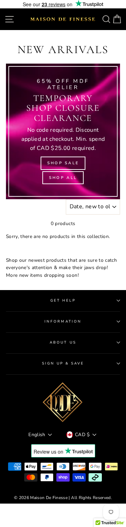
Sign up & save (63, 363)
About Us (63, 342)
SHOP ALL (63, 177)
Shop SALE (63, 163)
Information (63, 321)
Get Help (63, 300)
